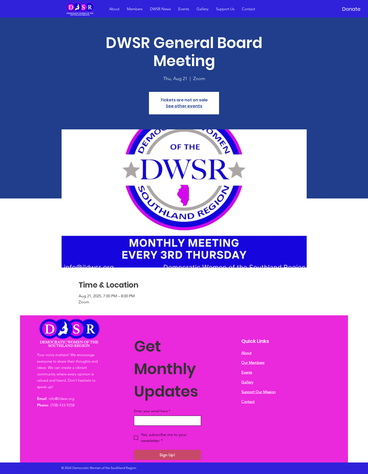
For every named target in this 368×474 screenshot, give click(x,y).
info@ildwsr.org (61, 398)
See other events (184, 106)
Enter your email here (152, 411)
